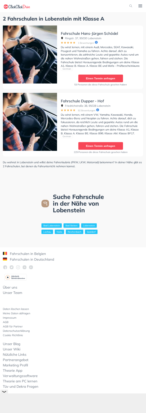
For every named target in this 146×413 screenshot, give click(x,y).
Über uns (10, 287)
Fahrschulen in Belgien (27, 253)
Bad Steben (71, 225)
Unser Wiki (11, 349)
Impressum (9, 317)
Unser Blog (11, 344)
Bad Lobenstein (51, 225)
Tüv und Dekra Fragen (20, 386)
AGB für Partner (13, 326)
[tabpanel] (30, 54)
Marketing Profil (15, 365)
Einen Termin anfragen (100, 78)
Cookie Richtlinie (13, 335)
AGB (6, 322)
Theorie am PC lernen (20, 381)
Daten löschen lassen (16, 309)
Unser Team (12, 292)
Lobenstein (89, 225)
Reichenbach (74, 231)
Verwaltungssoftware (20, 376)
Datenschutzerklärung (16, 331)
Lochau (47, 231)
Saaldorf (91, 231)
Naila (59, 231)
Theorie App (12, 370)
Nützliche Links (14, 354)
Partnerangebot (15, 360)
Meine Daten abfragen (16, 313)
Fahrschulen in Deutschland (31, 259)
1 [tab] (30, 78)
